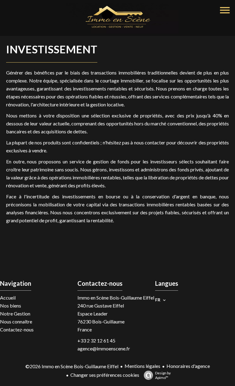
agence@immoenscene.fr (103, 348)
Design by (163, 375)
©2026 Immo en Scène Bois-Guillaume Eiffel (71, 366)
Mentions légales (142, 366)
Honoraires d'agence (188, 366)
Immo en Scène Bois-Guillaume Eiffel (115, 297)
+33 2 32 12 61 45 (96, 340)
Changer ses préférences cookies (104, 375)
